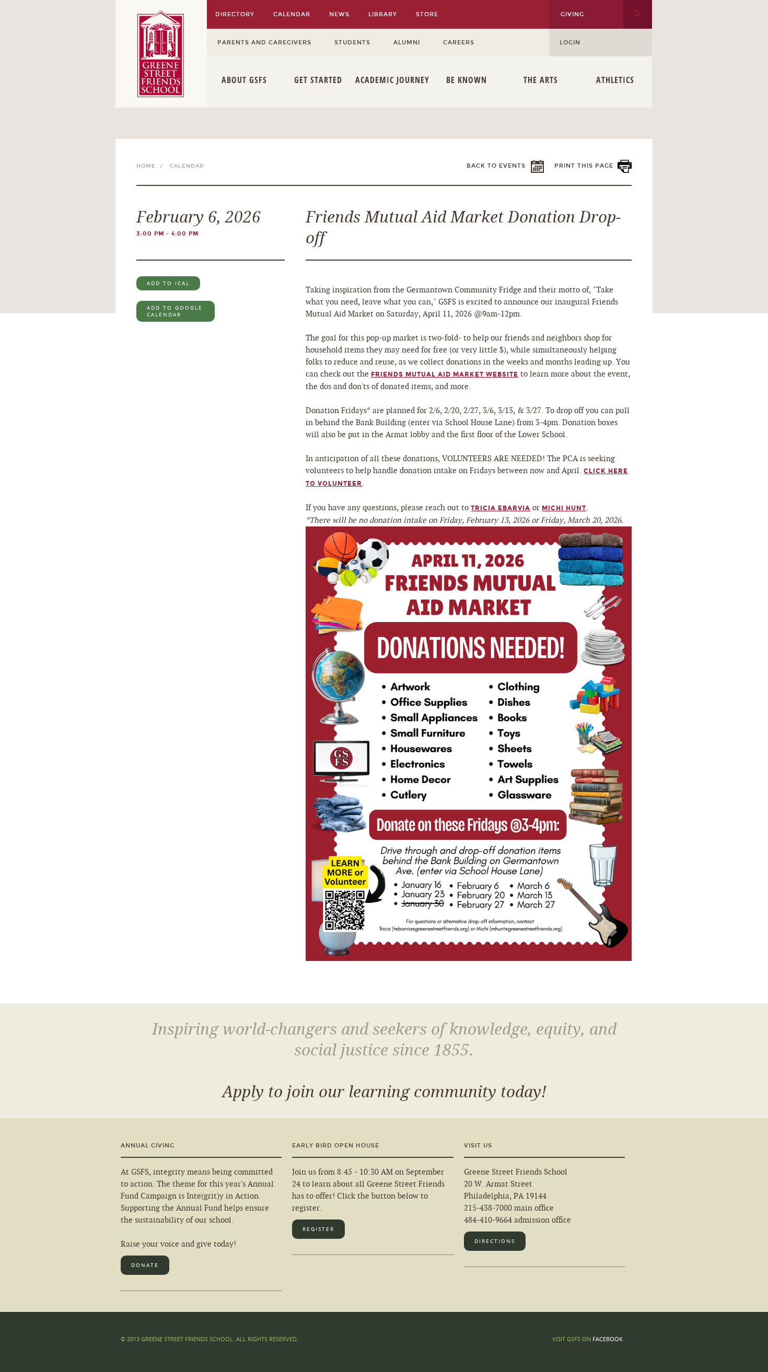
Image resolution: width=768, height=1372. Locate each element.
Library (382, 14)
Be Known (466, 80)
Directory (234, 14)
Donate (145, 1265)
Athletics (615, 80)
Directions (494, 1241)
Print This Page (583, 165)
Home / (152, 166)
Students (352, 42)
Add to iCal (168, 283)
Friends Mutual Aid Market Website (444, 374)
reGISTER (318, 1229)
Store (427, 14)
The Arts (540, 80)
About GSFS (244, 80)
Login (570, 42)
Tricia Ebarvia (500, 508)
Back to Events (496, 165)
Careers (458, 42)
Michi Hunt (564, 508)
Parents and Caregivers (264, 42)
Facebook (607, 1339)
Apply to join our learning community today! (384, 1092)
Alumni (406, 42)
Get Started (318, 80)
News (339, 14)
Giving (572, 14)
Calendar (291, 14)
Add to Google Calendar (175, 311)
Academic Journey (392, 80)
